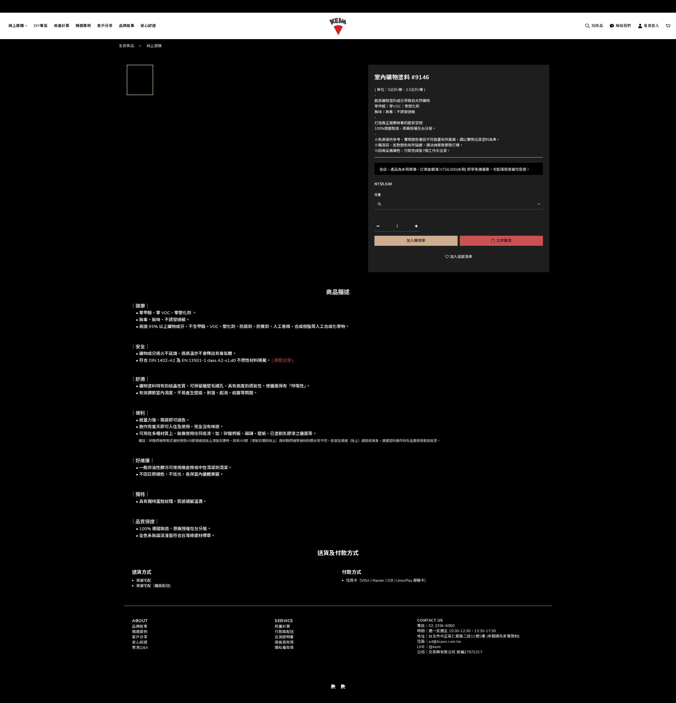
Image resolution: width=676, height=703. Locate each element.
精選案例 (83, 25)
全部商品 (126, 45)
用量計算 (61, 25)
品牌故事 (126, 25)
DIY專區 (41, 25)
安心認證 (148, 25)
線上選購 (16, 25)
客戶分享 (104, 25)
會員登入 (651, 25)
